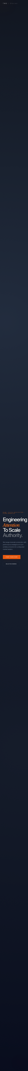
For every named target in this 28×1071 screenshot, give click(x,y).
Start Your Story (12, 557)
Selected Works (11, 563)
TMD (10, 3)
